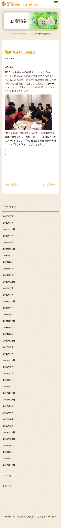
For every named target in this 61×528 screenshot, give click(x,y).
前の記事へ (11, 184)
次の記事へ (49, 184)
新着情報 (22, 33)
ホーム (14, 33)
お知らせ (32, 33)
